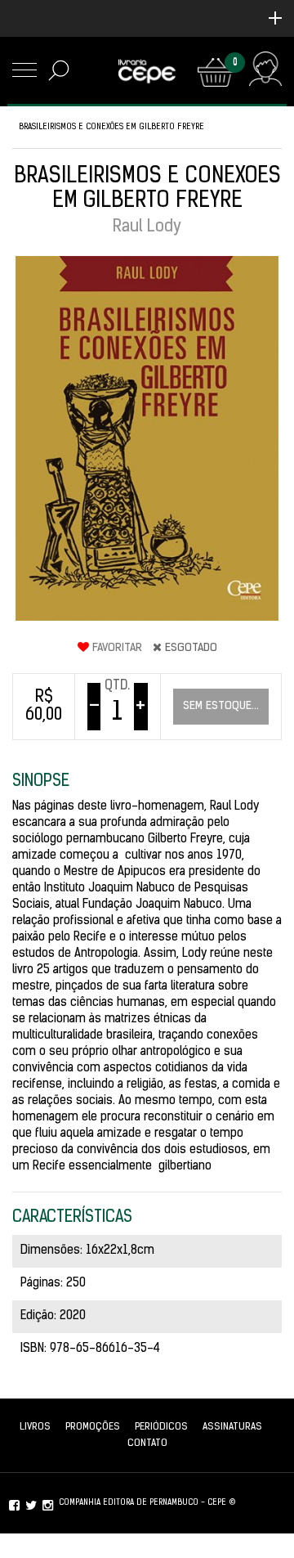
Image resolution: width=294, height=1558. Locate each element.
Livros (35, 1427)
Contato (147, 1443)
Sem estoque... (221, 706)
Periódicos (161, 1427)
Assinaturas (232, 1427)
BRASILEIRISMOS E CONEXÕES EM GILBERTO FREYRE (111, 127)
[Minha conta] (265, 72)
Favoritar (115, 648)
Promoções (92, 1427)
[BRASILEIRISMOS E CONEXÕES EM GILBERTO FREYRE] (147, 438)
